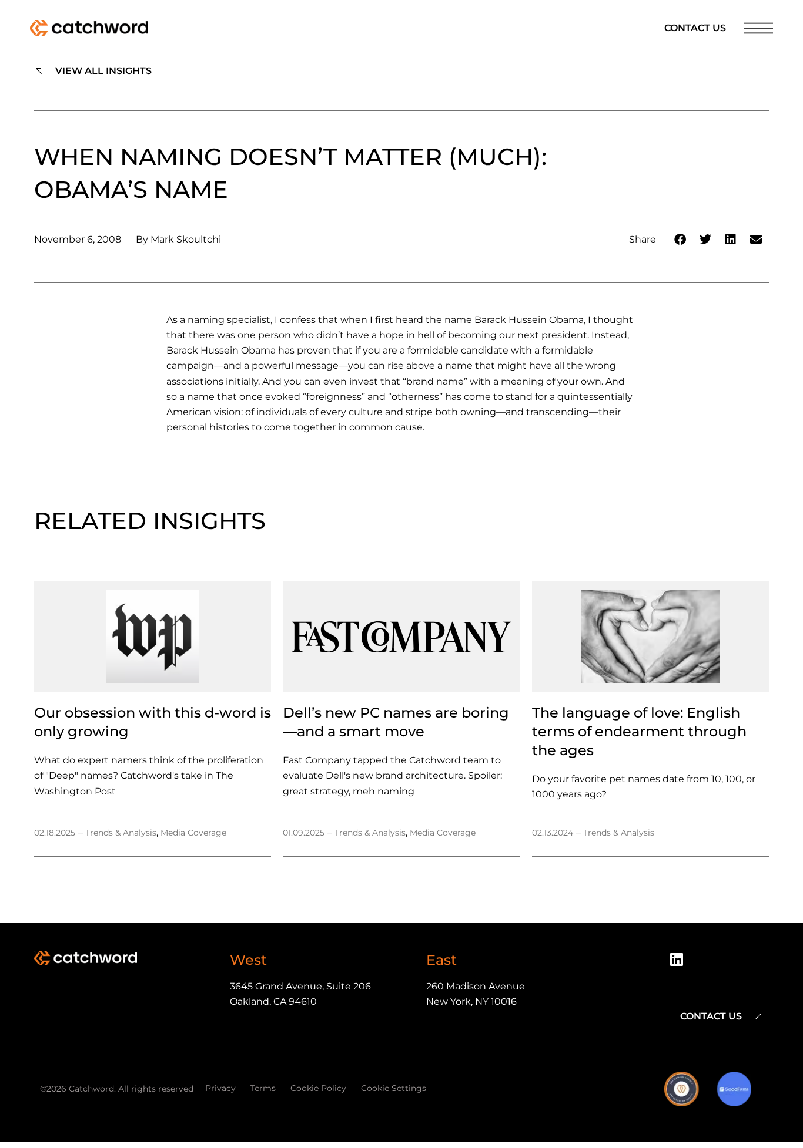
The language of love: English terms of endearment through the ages (639, 731)
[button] (680, 240)
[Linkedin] (680, 963)
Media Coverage (193, 832)
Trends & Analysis (120, 832)
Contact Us (695, 27)
